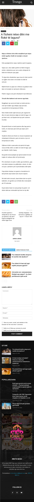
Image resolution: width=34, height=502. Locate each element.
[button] (31, 2)
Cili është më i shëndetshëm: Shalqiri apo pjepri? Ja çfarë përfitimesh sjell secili (22, 274)
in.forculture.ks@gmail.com (17, 473)
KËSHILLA (8, 28)
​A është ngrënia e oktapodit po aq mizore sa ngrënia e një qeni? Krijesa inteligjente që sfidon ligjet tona (9, 216)
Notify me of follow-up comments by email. (15, 328)
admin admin (17, 238)
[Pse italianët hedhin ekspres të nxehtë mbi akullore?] (6, 257)
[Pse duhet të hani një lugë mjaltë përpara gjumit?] (6, 265)
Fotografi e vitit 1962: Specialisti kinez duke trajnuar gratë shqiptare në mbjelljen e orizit (21, 396)
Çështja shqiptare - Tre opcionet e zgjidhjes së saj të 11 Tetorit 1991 (25, 214)
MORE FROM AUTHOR (22, 250)
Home (2, 28)
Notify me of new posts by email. (12, 330)
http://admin (17, 241)
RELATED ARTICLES (8, 250)
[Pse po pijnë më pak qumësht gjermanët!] (6, 406)
